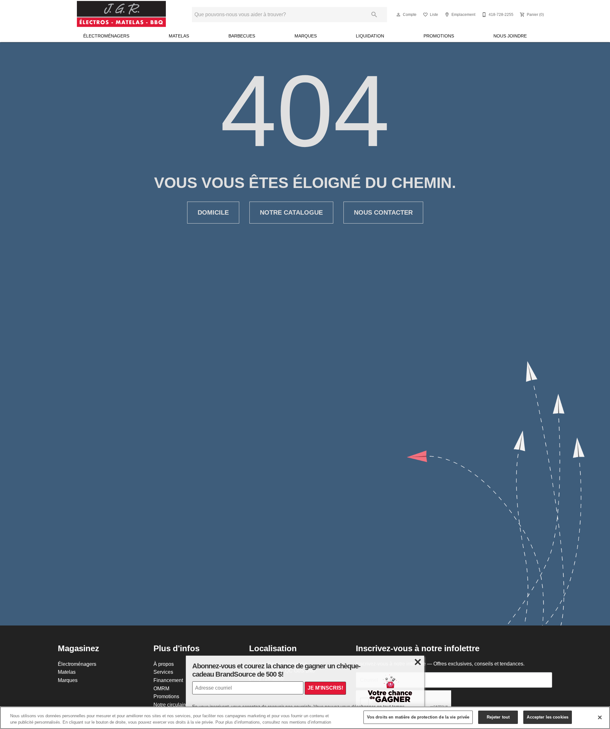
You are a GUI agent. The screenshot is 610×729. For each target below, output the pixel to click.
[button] (398, 14)
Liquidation (370, 35)
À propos (163, 664)
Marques (306, 35)
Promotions (439, 35)
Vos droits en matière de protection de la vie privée (418, 716)
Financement (168, 680)
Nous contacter (383, 212)
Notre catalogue (291, 212)
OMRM (161, 688)
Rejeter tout (498, 716)
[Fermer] (600, 717)
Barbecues (241, 35)
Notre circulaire (170, 704)
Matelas (179, 35)
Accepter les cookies (547, 716)
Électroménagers (106, 35)
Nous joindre (510, 35)
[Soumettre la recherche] (374, 14)
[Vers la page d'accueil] (121, 14)
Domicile (213, 212)
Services (163, 672)
